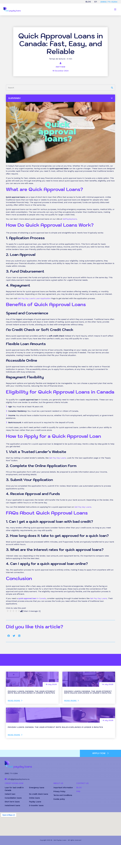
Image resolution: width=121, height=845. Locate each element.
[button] (8, 635)
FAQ (78, 791)
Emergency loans (36, 788)
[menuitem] (95, 2)
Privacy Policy (59, 791)
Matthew (60, 67)
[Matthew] (60, 63)
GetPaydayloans (69, 219)
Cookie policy (59, 799)
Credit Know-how (14, 783)
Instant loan (10, 794)
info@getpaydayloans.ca (18, 779)
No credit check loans (38, 794)
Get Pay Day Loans (57, 458)
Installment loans (12, 805)
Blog (88, 2)
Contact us (82, 783)
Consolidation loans (13, 798)
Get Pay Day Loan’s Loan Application (34, 298)
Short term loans (12, 802)
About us (58, 783)
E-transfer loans (36, 805)
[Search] (112, 88)
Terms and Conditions (62, 795)
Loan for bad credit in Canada (14, 789)
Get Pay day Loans (82, 507)
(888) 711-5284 (108, 2)
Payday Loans (35, 802)
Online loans (34, 798)
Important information (63, 788)
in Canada (32, 598)
